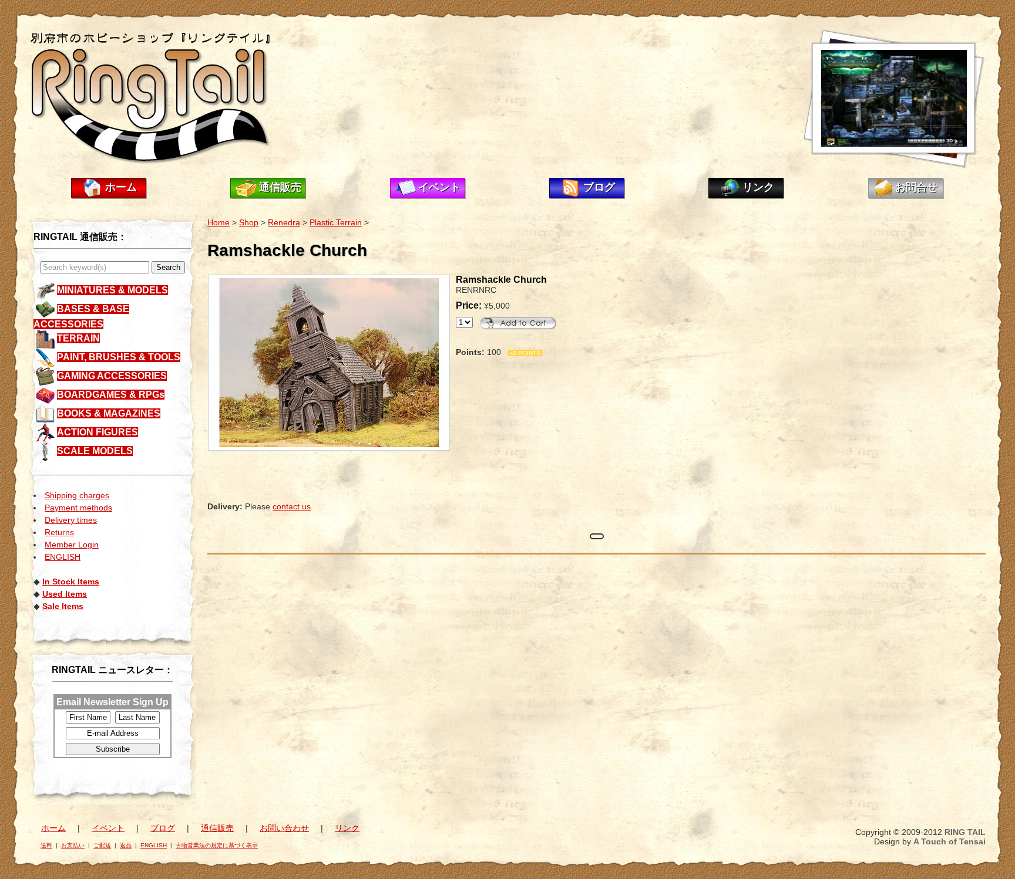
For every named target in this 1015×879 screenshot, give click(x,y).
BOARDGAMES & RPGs (110, 395)
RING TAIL (965, 832)
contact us (292, 506)
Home (218, 222)
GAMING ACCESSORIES (112, 376)
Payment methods (78, 507)
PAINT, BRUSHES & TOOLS (118, 357)
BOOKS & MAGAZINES (108, 413)
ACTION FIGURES (97, 432)
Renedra (284, 222)
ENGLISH (62, 557)
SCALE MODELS (95, 451)
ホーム (121, 187)
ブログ (599, 187)
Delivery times (71, 520)
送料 (46, 845)
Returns (59, 532)
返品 (126, 845)
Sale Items (62, 606)
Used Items (64, 594)
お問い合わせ (284, 828)
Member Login (72, 544)
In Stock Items (70, 581)
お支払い (73, 845)
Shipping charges (77, 495)
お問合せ (916, 187)
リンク (758, 187)
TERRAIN (78, 338)
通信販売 (280, 187)
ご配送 (102, 845)
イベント (439, 187)
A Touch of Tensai (949, 841)
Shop (248, 222)
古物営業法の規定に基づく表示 (217, 845)
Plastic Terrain (336, 222)
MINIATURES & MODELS (112, 290)
